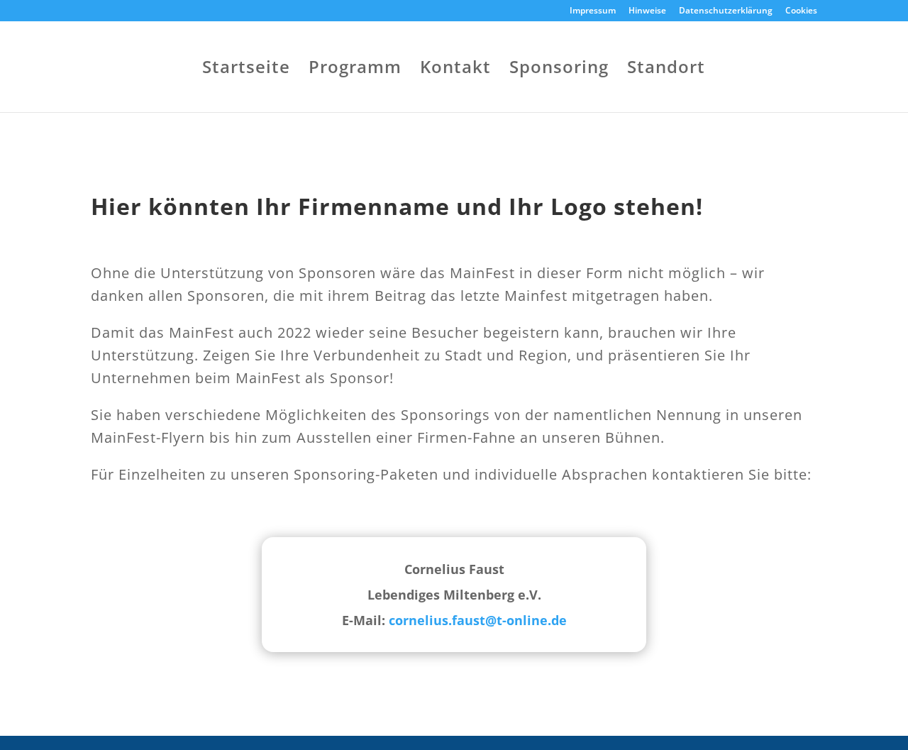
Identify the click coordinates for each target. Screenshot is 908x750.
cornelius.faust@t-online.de (478, 620)
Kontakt (455, 70)
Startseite (246, 70)
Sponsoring (559, 70)
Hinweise (647, 11)
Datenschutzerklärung (726, 11)
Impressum (593, 11)
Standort (666, 70)
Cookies (801, 11)
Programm (355, 70)
